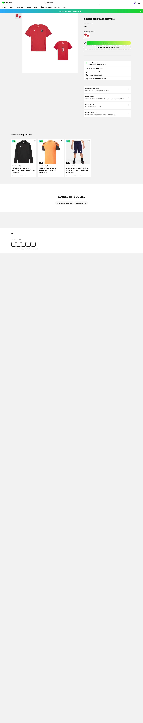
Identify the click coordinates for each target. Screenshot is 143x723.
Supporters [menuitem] (12, 7)
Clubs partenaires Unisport (64, 203)
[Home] (7, 3)
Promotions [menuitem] (57, 7)
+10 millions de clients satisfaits (97, 78)
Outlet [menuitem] (64, 7)
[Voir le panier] (139, 3)
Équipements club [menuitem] (46, 7)
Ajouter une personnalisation (107, 47)
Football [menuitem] (4, 7)
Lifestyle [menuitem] (36, 7)
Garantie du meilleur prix (95, 75)
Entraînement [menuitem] (21, 7)
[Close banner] (141, 11)
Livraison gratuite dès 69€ (96, 68)
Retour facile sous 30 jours (96, 71)
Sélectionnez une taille (109, 43)
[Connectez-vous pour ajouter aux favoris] (85, 43)
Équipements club (81, 203)
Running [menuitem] (29, 7)
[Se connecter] (135, 3)
